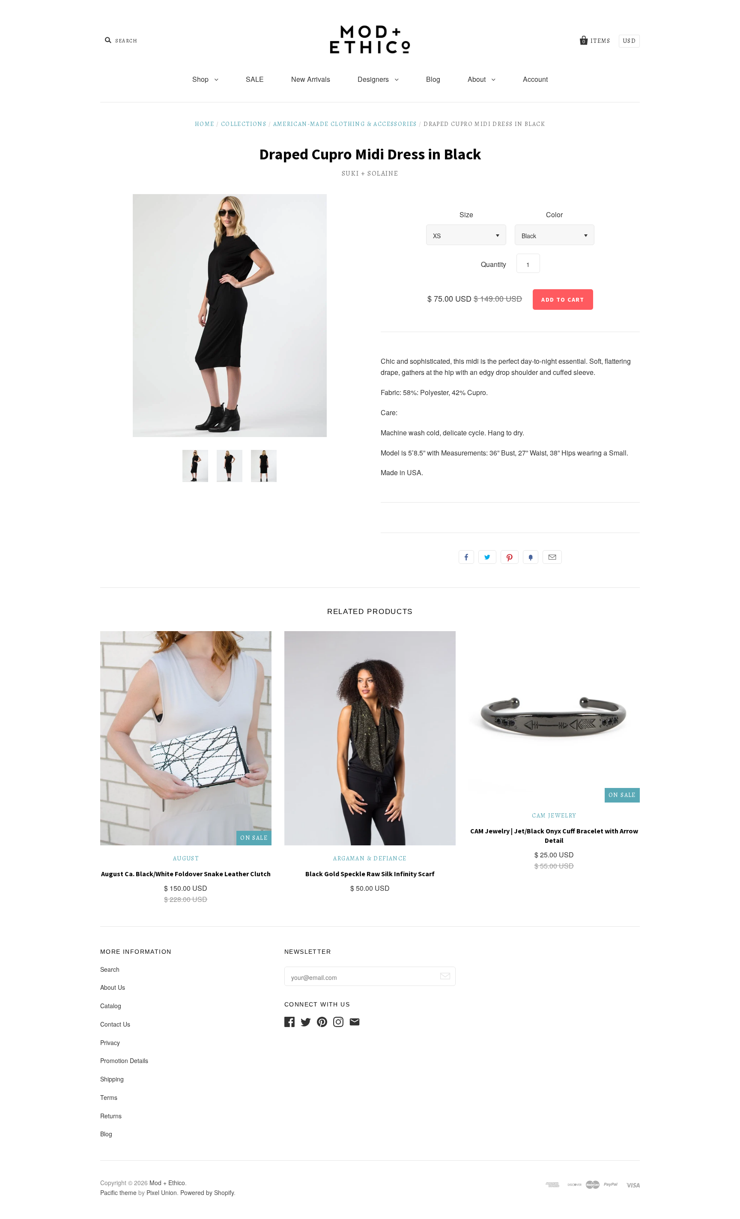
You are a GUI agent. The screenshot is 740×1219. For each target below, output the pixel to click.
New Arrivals (310, 79)
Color (554, 214)
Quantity (493, 264)
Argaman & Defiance (369, 858)
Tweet (487, 557)
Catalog (110, 1005)
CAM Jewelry (554, 816)
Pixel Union (161, 1192)
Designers (374, 79)
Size (466, 214)
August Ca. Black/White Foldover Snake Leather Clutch (186, 873)
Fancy (530, 557)
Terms (108, 1097)
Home (205, 124)
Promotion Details (124, 1060)
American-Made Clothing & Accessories (345, 124)
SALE (255, 79)
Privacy (110, 1042)
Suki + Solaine (370, 173)
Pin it (510, 557)
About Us (112, 987)
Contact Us (115, 1024)
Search (109, 969)
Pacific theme (118, 1192)
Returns (111, 1115)
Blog (433, 79)
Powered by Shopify (207, 1192)
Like (466, 557)
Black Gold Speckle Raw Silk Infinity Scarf (370, 873)
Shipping (112, 1079)
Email (552, 557)
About (477, 79)
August (186, 858)
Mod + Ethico (167, 1182)
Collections (243, 124)
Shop (201, 79)
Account (535, 79)
